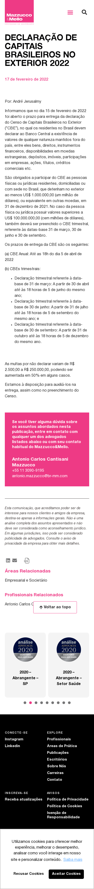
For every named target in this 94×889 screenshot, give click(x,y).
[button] (70, 12)
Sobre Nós (56, 766)
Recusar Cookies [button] (28, 874)
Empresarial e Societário (26, 580)
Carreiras (55, 773)
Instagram (14, 739)
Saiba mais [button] (72, 860)
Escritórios (57, 759)
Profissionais (59, 739)
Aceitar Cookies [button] (66, 874)
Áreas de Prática (62, 746)
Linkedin (12, 746)
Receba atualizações (23, 799)
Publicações (58, 753)
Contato (54, 779)
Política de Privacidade (67, 799)
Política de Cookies (64, 806)
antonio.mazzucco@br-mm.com (39, 476)
